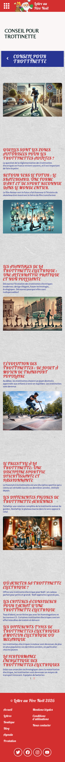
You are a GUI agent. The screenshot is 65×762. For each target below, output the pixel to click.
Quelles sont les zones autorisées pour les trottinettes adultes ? (28, 154)
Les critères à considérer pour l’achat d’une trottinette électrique (30, 605)
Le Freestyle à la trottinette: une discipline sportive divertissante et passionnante (24, 472)
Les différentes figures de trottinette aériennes (31, 499)
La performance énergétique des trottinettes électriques (31, 660)
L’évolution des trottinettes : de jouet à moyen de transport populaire (30, 370)
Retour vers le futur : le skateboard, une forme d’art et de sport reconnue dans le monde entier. (32, 181)
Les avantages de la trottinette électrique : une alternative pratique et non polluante (31, 273)
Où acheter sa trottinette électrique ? (32, 585)
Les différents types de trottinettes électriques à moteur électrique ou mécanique (31, 633)
